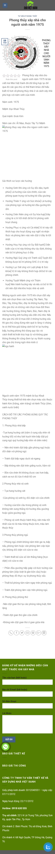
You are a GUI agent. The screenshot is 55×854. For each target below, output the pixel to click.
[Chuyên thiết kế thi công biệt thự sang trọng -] (30, 5)
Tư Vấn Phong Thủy (27, 16)
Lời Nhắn (6, 713)
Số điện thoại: (9, 701)
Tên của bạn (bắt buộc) (14, 677)
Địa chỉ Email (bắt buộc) (14, 689)
